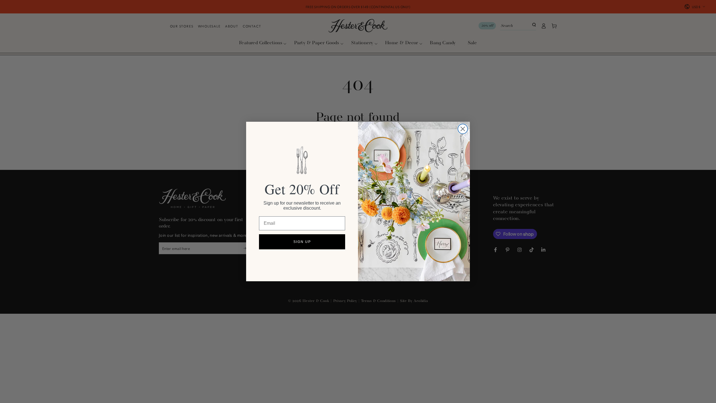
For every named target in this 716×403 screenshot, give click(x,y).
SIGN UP (302, 242)
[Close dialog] (463, 129)
